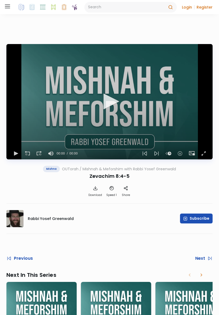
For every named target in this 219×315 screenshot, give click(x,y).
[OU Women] (75, 7)
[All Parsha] (53, 7)
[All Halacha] (42, 7)
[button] (187, 7)
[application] (109, 101)
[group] (51, 153)
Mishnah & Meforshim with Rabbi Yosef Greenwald (129, 169)
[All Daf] (64, 7)
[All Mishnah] (32, 7)
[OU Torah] (21, 7)
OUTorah (70, 169)
